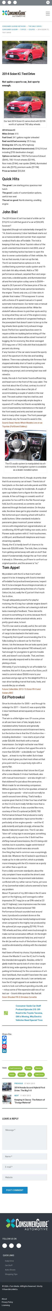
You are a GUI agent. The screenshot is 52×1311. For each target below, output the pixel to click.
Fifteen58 (6, 1289)
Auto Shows (10, 1270)
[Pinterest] (24, 1046)
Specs (21, 1074)
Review (38, 1068)
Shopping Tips (11, 1274)
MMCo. (15, 1289)
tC (30, 1074)
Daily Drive (9, 1261)
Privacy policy (7, 1302)
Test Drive (39, 1074)
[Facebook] (24, 1038)
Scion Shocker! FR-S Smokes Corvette (19, 997)
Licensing (6, 1305)
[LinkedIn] (24, 1051)
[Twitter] (24, 1042)
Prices (28, 1068)
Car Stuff (8, 1265)
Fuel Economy (15, 1068)
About (4, 1299)
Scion (12, 1074)
